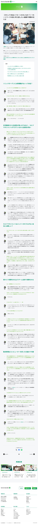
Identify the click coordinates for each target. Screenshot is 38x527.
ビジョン (15, 509)
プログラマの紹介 (16, 514)
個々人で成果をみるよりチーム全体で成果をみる (16, 73)
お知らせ (27, 500)
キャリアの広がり (16, 516)
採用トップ (2, 509)
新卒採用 (2, 511)
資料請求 (21, 488)
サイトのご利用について (9, 522)
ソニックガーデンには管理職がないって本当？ (15, 66)
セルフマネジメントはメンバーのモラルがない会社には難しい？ (18, 71)
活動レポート (28, 510)
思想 (14, 510)
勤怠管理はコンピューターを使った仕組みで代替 (16, 75)
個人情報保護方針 (3, 522)
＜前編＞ (4, 46)
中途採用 (2, 510)
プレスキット (28, 502)
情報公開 (27, 501)
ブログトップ (28, 509)
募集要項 (34, 488)
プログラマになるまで (17, 515)
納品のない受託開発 (3, 496)
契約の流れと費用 (3, 500)
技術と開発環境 (16, 518)
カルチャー (15, 511)
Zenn (27, 514)
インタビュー (15, 496)
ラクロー (13, 387)
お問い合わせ (28, 488)
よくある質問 (3, 515)
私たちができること (3, 497)
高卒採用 (2, 514)
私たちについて (28, 496)
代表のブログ (28, 511)
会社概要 (27, 497)
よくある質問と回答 (3, 501)
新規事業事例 (15, 497)
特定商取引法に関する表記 (17, 522)
